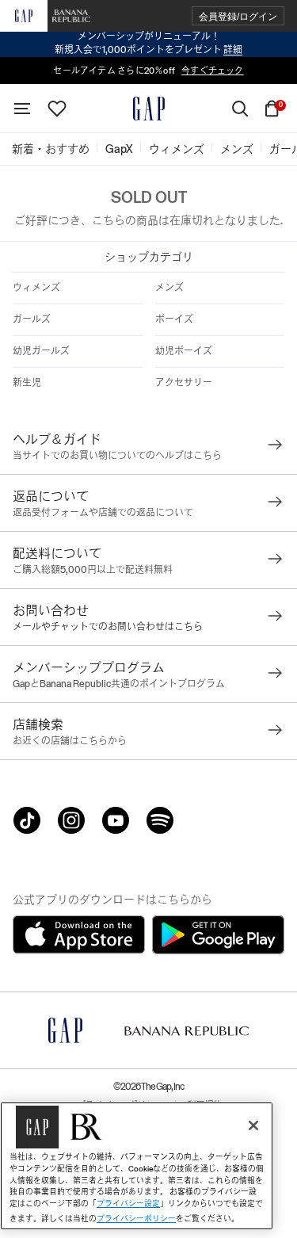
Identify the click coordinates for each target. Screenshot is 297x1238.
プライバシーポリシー (136, 1218)
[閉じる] (253, 1125)
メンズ (169, 287)
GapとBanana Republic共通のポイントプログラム (119, 684)
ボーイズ (174, 319)
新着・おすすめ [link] (50, 149)
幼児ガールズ (41, 351)
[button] (238, 16)
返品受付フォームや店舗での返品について (103, 512)
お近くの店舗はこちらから (70, 741)
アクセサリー (183, 382)
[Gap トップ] (149, 108)
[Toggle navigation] (22, 108)
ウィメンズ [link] (176, 149)
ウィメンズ (36, 287)
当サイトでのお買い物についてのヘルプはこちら (117, 455)
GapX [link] (119, 149)
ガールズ (32, 319)
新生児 (27, 382)
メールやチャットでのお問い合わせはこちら (108, 626)
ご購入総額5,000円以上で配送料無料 (93, 569)
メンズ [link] (236, 149)
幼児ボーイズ (183, 351)
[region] (136, 1166)
